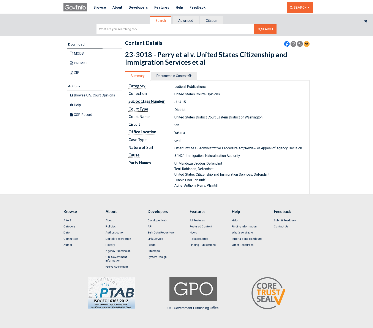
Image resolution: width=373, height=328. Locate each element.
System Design (157, 257)
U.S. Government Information (116, 258)
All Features (197, 220)
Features (161, 7)
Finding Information (244, 226)
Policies (111, 226)
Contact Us (281, 226)
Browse (99, 7)
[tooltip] (189, 75)
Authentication (115, 232)
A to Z (67, 220)
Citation (211, 21)
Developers (138, 7)
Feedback (197, 7)
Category (69, 226)
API (150, 226)
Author (67, 244)
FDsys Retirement (117, 266)
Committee (70, 238)
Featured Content (201, 226)
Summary (138, 76)
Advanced (185, 21)
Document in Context (172, 76)
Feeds (151, 244)
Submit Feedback (285, 220)
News (193, 232)
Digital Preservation (118, 238)
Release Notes (199, 238)
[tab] (161, 20)
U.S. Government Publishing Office (193, 308)
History (110, 244)
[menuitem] (81, 220)
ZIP (76, 73)
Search (160, 21)
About (117, 7)
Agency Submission (118, 250)
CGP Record (82, 115)
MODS (78, 53)
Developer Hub (157, 220)
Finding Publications (203, 244)
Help (179, 7)
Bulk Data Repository (161, 232)
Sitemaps (154, 250)
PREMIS (80, 63)
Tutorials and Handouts (247, 238)
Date (66, 232)
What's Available (242, 232)
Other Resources (242, 244)
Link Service (155, 238)
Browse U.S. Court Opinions (94, 95)
